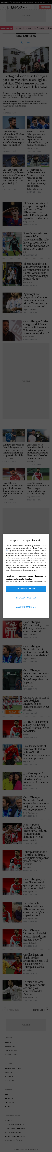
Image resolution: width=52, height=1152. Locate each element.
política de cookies (16, 570)
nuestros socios (40, 546)
